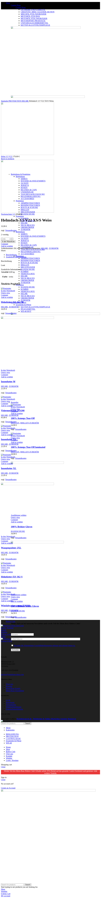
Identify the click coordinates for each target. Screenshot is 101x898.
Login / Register (12, 760)
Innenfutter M (8, 381)
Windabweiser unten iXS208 (15, 605)
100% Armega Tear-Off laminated (28, 447)
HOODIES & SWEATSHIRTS (33, 236)
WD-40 (26, 311)
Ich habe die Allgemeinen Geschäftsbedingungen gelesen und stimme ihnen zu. (44, 645)
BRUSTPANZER (28, 267)
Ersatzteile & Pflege (23, 305)
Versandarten (11, 705)
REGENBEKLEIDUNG (31, 252)
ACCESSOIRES (27, 254)
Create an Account (8, 788)
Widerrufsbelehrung (13, 707)
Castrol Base (16, 5)
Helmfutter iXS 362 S (12, 576)
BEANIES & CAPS (29, 245)
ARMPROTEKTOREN (30, 258)
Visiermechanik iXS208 (13, 410)
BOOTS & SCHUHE (29, 263)
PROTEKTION (15, 101)
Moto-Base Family (13, 688)
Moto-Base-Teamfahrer (15, 691)
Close (3, 767)
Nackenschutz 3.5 (8, 214)
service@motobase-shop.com (12, 674)
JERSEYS (25, 241)
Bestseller (14, 402)
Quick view (15, 409)
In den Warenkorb (8, 241)
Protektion (20, 216)
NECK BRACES (28, 225)
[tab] (53, 255)
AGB (8, 700)
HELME (24, 223)
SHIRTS (24, 234)
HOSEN (24, 243)
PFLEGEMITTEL (28, 309)
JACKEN (24, 238)
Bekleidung (20, 232)
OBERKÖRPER (27, 227)
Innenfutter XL (8, 468)
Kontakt (9, 686)
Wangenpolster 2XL (11, 547)
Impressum (10, 702)
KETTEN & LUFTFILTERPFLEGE (35, 307)
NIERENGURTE (28, 274)
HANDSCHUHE (28, 214)
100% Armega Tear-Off (23, 418)
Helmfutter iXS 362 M (12, 302)
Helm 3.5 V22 (7, 156)
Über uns (9, 684)
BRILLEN (25, 265)
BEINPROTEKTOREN (30, 260)
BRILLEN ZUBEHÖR (29, 423)
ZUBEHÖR (25, 229)
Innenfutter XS (8, 439)
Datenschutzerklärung (14, 709)
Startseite (4, 101)
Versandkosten (20, 429)
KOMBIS (24, 271)
